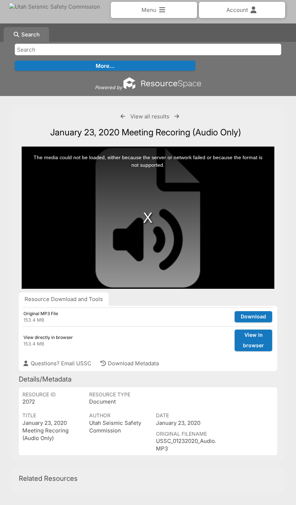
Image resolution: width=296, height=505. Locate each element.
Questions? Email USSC (60, 363)
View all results (149, 116)
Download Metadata (132, 363)
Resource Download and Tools (64, 299)
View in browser (253, 340)
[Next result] (176, 116)
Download (253, 316)
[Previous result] (123, 116)
